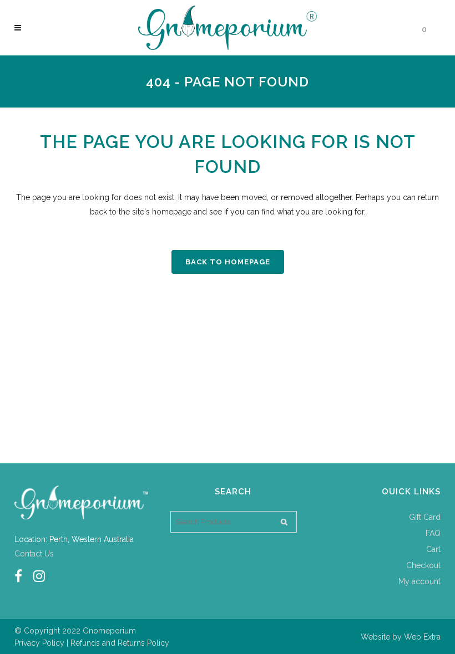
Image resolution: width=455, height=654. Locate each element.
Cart (433, 549)
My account (419, 581)
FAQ (433, 533)
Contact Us (34, 553)
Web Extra (422, 636)
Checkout (423, 565)
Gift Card (425, 517)
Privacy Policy (39, 642)
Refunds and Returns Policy (119, 642)
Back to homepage (227, 262)
